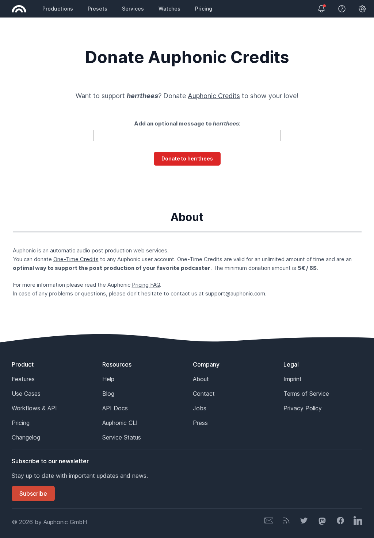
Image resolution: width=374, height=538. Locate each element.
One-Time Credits (76, 259)
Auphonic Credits (214, 96)
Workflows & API (34, 408)
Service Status (121, 437)
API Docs (115, 408)
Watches (169, 8)
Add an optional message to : (187, 123)
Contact (204, 393)
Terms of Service (306, 393)
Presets (97, 8)
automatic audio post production (91, 250)
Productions (57, 8)
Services (133, 8)
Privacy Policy (302, 408)
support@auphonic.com (235, 293)
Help (108, 379)
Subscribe (33, 493)
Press (200, 422)
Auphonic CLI (120, 422)
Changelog (26, 437)
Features (23, 379)
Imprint (292, 379)
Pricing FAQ (146, 284)
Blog (108, 393)
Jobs (199, 408)
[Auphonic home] (19, 8)
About (201, 379)
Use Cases (26, 393)
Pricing (203, 8)
